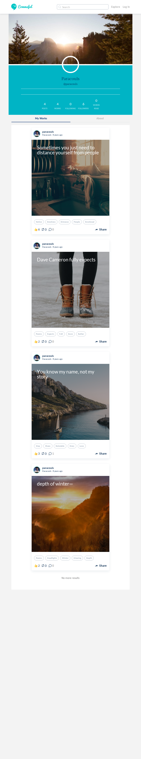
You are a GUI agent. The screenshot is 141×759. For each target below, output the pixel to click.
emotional (89, 222)
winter (65, 558)
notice (39, 222)
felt (61, 334)
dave (70, 334)
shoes (48, 446)
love (82, 446)
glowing (77, 558)
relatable (60, 446)
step (38, 446)
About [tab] (100, 118)
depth (89, 558)
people (77, 222)
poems (39, 334)
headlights (52, 558)
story (72, 446)
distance (65, 222)
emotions (51, 222)
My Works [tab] (41, 118)
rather (81, 334)
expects (50, 334)
